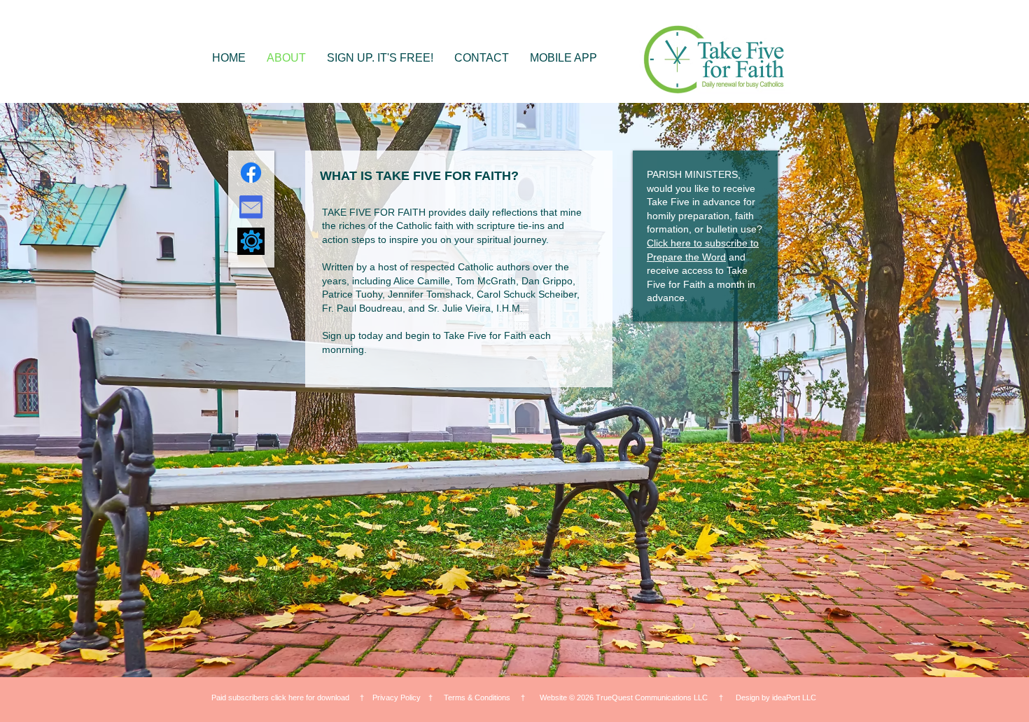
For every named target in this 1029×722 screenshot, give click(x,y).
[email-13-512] (251, 207)
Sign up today (352, 335)
